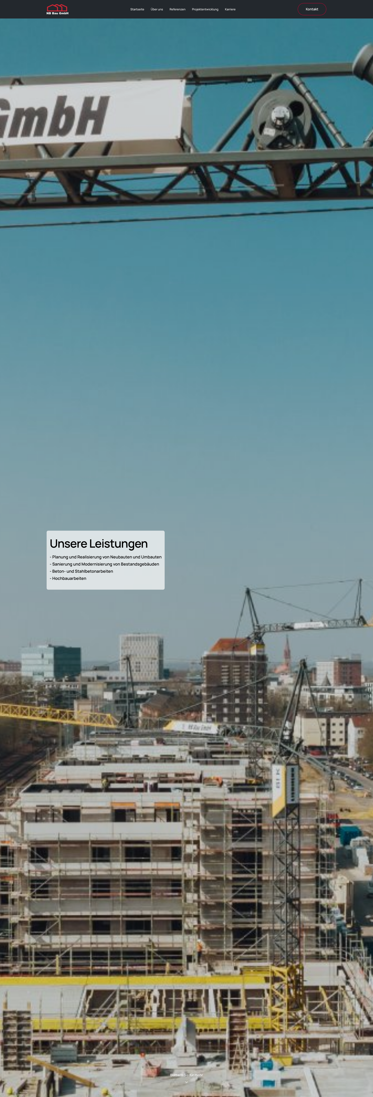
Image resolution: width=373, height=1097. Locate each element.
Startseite (137, 9)
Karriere (230, 9)
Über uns (157, 9)
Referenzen (177, 9)
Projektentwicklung (205, 9)
